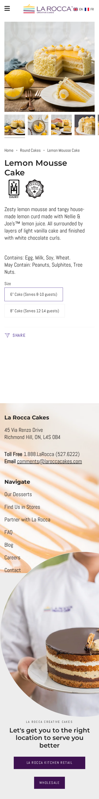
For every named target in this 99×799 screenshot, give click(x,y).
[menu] (84, 9)
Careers (12, 557)
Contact (12, 570)
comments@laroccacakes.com (49, 461)
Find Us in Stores (22, 506)
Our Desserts (18, 494)
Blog (8, 544)
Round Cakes (30, 150)
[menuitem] (78, 9)
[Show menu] (7, 8)
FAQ (8, 532)
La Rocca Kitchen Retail (50, 763)
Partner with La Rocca (27, 519)
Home (8, 150)
